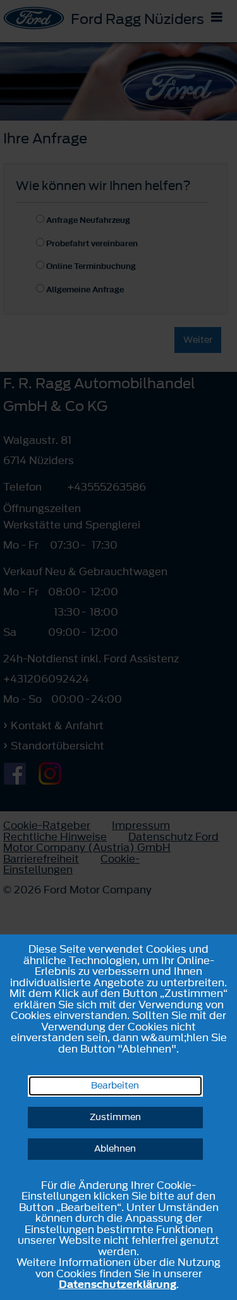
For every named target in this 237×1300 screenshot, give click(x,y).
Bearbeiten (115, 1085)
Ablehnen (115, 1148)
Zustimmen (115, 1117)
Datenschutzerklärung (117, 1284)
